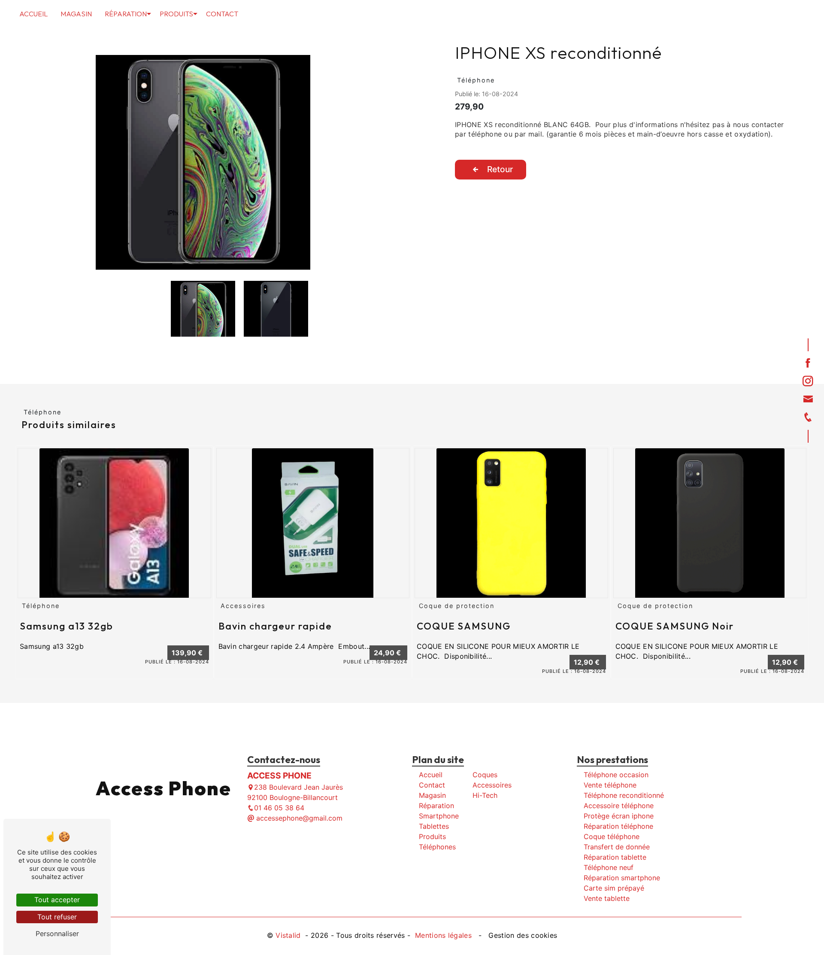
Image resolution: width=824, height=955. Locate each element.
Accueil (33, 13)
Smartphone (439, 816)
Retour (500, 169)
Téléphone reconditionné (624, 795)
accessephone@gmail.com (298, 818)
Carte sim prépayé (614, 888)
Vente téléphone (610, 785)
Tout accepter (57, 899)
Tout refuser (57, 916)
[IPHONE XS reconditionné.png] (203, 162)
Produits (176, 13)
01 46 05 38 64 (279, 807)
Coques (485, 774)
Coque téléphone (611, 836)
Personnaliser (57, 933)
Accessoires (492, 785)
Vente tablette (607, 898)
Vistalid (289, 935)
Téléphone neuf (608, 867)
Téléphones (437, 846)
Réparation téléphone (618, 826)
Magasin (76, 13)
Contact (222, 13)
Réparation (126, 13)
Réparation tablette (615, 857)
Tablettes (434, 826)
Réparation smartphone (622, 877)
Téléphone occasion (616, 774)
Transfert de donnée (617, 846)
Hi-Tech (485, 795)
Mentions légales (443, 935)
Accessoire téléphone (619, 805)
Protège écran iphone (619, 816)
